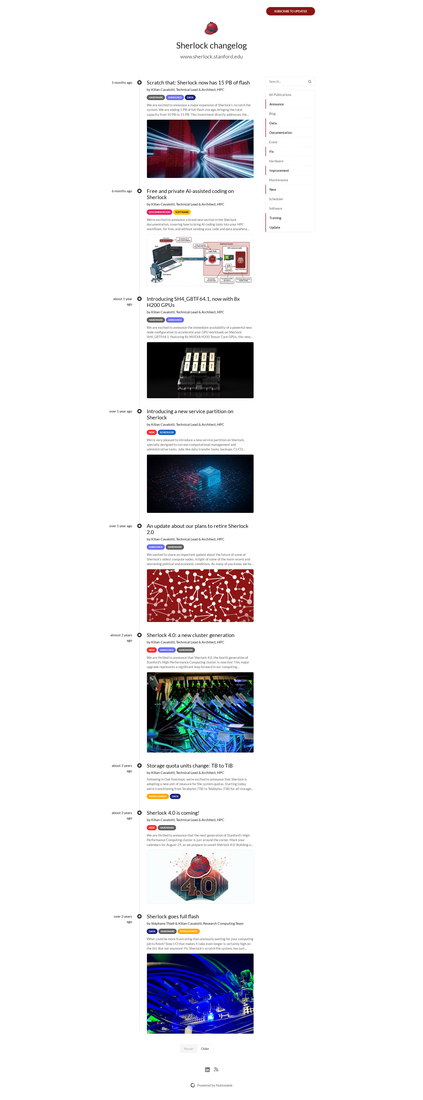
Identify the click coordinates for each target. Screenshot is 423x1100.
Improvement (279, 170)
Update (274, 227)
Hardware (276, 161)
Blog (272, 114)
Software (275, 208)
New (272, 189)
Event (273, 142)
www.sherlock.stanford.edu (211, 56)
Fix (271, 151)
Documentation (280, 132)
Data (273, 123)
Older (205, 1049)
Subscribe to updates (290, 11)
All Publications (280, 95)
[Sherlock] (211, 29)
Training (275, 218)
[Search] (310, 81)
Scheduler (276, 199)
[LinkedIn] (209, 1069)
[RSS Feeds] (216, 1069)
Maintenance (278, 180)
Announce (276, 104)
